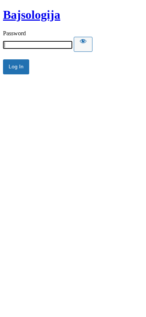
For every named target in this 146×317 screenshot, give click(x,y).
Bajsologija (31, 14)
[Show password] (83, 44)
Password (14, 33)
